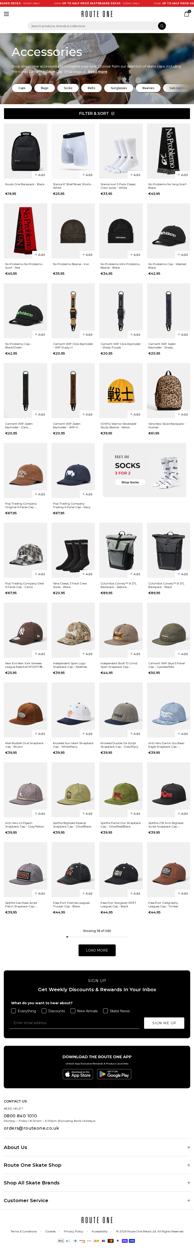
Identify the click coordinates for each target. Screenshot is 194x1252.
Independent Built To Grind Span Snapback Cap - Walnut (119, 665)
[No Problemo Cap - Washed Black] (168, 230)
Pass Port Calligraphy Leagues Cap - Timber (163, 904)
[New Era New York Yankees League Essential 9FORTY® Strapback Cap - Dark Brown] (25, 630)
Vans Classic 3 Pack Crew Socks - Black (70, 585)
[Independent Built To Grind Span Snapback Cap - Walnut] (121, 630)
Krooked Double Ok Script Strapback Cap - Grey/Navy (119, 744)
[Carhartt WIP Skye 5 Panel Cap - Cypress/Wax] (168, 630)
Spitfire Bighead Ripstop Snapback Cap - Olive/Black (72, 824)
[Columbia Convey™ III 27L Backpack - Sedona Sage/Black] (121, 550)
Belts (91, 88)
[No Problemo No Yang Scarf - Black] (168, 151)
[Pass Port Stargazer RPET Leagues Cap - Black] (121, 869)
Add (41, 175)
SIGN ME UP (164, 1023)
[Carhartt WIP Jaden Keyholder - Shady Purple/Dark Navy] (168, 310)
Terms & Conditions (24, 1231)
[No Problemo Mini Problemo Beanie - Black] (121, 230)
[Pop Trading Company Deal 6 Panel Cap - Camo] (25, 550)
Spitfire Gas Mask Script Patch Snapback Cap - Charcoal (21, 904)
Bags (44, 88)
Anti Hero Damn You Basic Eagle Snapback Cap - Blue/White (166, 744)
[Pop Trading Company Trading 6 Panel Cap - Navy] (73, 470)
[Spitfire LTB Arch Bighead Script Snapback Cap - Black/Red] (168, 789)
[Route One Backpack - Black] (25, 151)
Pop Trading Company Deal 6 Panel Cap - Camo (24, 585)
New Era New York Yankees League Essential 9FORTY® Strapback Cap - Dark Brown (25, 665)
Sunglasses (119, 88)
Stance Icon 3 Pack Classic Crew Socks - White (118, 185)
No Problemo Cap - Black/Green (18, 345)
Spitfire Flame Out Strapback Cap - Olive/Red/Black (121, 824)
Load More (97, 950)
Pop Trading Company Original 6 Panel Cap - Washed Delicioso (21, 505)
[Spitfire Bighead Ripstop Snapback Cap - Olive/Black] (73, 789)
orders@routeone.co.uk (31, 1128)
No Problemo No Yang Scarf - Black (168, 185)
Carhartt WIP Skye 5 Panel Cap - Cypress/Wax (166, 665)
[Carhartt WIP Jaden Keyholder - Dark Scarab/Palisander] (25, 390)
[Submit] (162, 26)
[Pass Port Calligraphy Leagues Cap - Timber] (168, 869)
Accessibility (100, 1231)
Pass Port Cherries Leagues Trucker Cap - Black (71, 904)
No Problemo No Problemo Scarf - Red (23, 265)
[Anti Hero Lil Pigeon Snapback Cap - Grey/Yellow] (25, 789)
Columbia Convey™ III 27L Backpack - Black (166, 585)
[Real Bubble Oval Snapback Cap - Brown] (25, 709)
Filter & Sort (94, 113)
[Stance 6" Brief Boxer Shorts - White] (73, 151)
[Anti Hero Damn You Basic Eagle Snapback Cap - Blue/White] (168, 709)
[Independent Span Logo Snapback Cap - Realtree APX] (73, 630)
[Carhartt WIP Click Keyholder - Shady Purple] (121, 310)
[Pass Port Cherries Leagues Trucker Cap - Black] (73, 869)
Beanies (148, 88)
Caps (21, 88)
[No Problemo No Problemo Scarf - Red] (25, 230)
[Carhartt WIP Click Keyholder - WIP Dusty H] (73, 310)
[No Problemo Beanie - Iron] (73, 230)
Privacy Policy (73, 1231)
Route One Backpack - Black (24, 184)
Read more (97, 71)
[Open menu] (6, 14)
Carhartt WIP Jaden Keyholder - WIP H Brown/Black (66, 425)
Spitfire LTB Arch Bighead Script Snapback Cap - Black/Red (165, 824)
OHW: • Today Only (81, 3)
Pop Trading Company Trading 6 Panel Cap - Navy (72, 505)
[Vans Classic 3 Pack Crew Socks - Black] (73, 550)
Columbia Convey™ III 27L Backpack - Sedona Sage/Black (119, 585)
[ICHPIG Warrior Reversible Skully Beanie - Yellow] (121, 390)
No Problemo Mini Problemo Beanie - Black (120, 265)
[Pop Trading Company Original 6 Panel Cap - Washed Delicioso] (25, 470)
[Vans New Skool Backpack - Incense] (168, 390)
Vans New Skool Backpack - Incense (167, 425)
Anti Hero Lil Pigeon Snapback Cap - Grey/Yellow (24, 824)
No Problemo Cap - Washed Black (167, 265)
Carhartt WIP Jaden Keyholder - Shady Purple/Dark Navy (162, 345)
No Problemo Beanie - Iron (71, 264)
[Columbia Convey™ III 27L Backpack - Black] (168, 550)
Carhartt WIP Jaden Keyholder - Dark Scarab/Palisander (19, 425)
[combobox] (97, 25)
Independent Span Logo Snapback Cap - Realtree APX (70, 665)
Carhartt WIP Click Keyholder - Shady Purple (121, 345)
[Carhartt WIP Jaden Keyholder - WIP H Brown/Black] (73, 390)
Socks (68, 88)
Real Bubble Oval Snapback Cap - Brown (24, 744)
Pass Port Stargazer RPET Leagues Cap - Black (118, 904)
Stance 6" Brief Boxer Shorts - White (73, 185)
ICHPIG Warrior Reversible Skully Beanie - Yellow (118, 425)
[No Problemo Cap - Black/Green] (25, 310)
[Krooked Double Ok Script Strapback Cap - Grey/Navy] (121, 709)
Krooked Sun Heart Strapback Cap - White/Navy (73, 744)
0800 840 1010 (20, 1116)
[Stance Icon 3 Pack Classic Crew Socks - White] (121, 151)
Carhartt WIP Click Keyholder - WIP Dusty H (73, 345)
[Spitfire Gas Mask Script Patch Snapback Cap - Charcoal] (25, 869)
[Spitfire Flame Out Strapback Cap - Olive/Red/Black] (121, 789)
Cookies (50, 1231)
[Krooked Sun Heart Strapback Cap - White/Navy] (73, 709)
